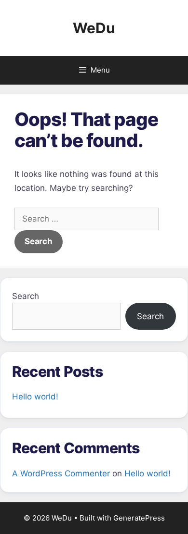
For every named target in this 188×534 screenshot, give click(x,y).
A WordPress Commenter (61, 473)
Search (25, 296)
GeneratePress (139, 517)
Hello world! (35, 396)
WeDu (94, 28)
